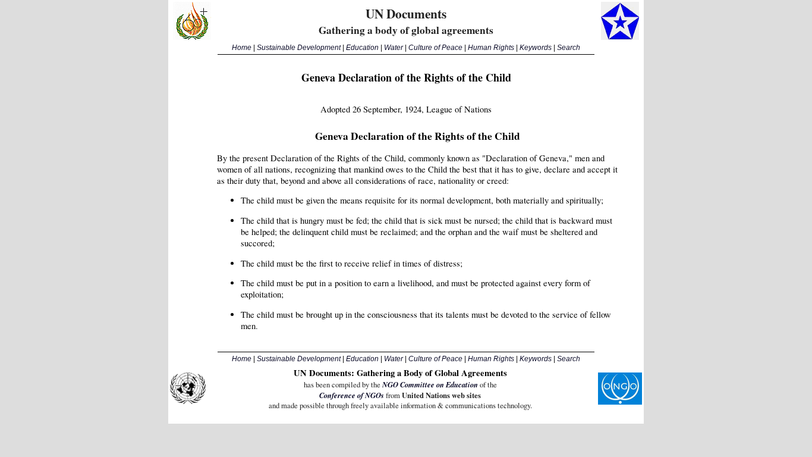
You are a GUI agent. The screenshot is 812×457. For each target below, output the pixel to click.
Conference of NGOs (351, 395)
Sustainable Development (299, 47)
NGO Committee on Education (430, 384)
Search (568, 47)
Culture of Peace (435, 47)
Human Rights (491, 47)
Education (362, 47)
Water (393, 47)
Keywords (536, 47)
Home (241, 47)
